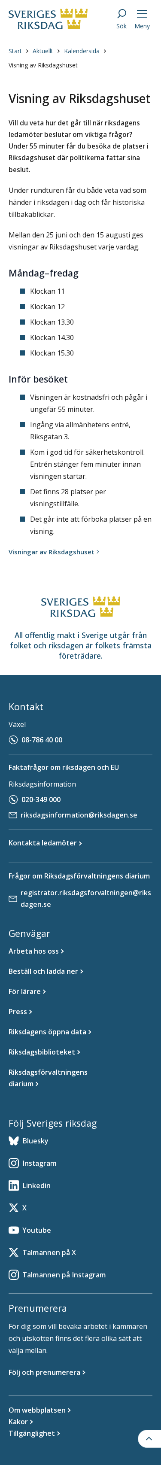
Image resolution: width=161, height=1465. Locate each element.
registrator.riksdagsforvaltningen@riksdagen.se (86, 898)
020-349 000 (41, 799)
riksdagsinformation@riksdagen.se (79, 815)
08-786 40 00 (41, 740)
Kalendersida (82, 51)
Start (15, 51)
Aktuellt (43, 51)
